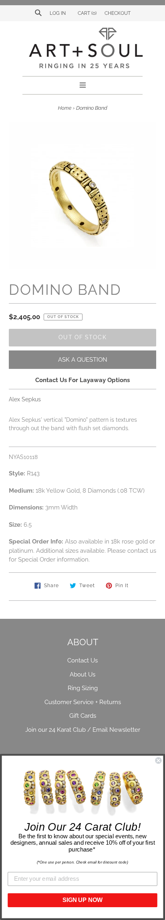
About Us (82, 674)
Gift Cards (82, 715)
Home (64, 108)
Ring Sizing (83, 688)
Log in (58, 13)
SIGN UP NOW (82, 900)
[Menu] (83, 84)
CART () (86, 13)
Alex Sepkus (25, 399)
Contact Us (82, 660)
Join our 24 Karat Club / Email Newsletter (82, 729)
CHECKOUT (118, 13)
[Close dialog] (158, 760)
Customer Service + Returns (82, 702)
